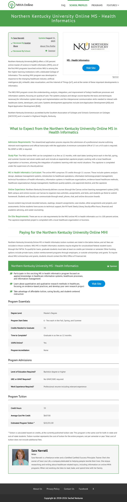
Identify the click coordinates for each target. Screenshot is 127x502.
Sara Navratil (18, 38)
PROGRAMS (97, 5)
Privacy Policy (53, 488)
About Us (37, 488)
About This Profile (47, 46)
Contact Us (69, 488)
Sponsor (115, 77)
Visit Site (90, 67)
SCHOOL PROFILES (78, 5)
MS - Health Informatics (78, 60)
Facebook (83, 488)
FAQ (63, 5)
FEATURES (112, 5)
